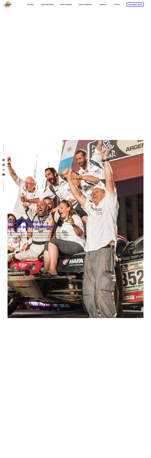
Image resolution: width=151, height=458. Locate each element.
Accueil (30, 4)
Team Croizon (47, 4)
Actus (117, 4)
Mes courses (66, 4)
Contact (103, 4)
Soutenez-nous (135, 4)
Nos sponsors (85, 4)
